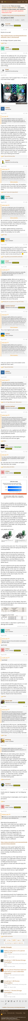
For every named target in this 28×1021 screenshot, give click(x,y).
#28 (26, 266)
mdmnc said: (5, 169)
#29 (26, 311)
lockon (5, 954)
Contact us (3, 1013)
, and (10, 192)
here (5, 11)
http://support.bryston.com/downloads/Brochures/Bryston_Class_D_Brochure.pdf (14, 36)
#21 (26, 29)
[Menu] (2, 1)
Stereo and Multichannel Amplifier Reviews (14, 975)
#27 (26, 244)
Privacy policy (19, 1013)
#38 (26, 745)
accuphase (17, 20)
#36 (26, 654)
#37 (26, 706)
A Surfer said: (5, 269)
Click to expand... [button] (14, 182)
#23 (26, 75)
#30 (26, 339)
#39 (26, 789)
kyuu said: (4, 116)
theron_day (6, 975)
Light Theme (5, 1010)
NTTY (5, 963)
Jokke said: (4, 454)
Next (18, 940)
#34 (26, 477)
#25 (26, 166)
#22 (26, 53)
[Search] (26, 1)
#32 (26, 412)
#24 (26, 113)
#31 (26, 377)
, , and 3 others (13, 301)
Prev (9, 940)
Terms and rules (11, 1013)
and (9, 156)
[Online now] (4, 163)
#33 (26, 451)
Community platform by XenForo (13, 1017)
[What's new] (23, 1)
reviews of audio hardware (10, 7)
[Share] (24, 30)
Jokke (3, 20)
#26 (26, 202)
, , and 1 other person (12, 402)
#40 (26, 811)
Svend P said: (5, 380)
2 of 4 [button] (14, 940)
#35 (26, 635)
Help (24, 1013)
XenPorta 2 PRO (4, 1019)
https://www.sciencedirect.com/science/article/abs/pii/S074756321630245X (14, 842)
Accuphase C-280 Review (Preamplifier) (11, 982)
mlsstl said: (4, 314)
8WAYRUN (18, 1019)
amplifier (23, 20)
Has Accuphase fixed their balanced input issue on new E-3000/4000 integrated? (15, 971)
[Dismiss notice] (25, 6)
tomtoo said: (5, 638)
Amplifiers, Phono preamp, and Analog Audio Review (15, 954)
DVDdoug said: (5, 814)
